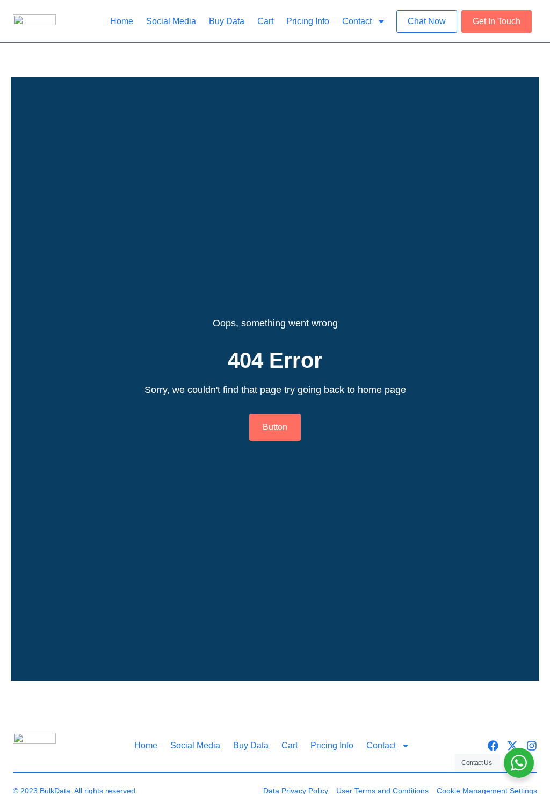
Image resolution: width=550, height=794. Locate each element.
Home (121, 21)
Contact (357, 21)
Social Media (171, 21)
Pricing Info (307, 21)
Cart (265, 21)
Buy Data (226, 21)
